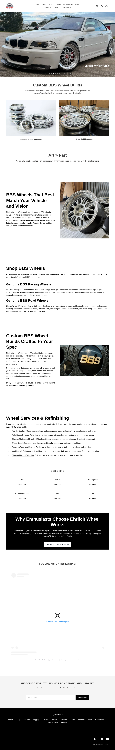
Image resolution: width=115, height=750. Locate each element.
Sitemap (64, 722)
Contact (54, 720)
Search (10, 720)
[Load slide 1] (50, 73)
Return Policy (53, 722)
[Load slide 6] (60, 73)
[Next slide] (64, 73)
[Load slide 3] (54, 73)
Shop (18, 720)
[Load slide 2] (52, 73)
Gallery (45, 720)
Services (27, 720)
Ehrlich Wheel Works (40, 660)
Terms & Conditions (78, 720)
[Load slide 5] (58, 73)
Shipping (36, 720)
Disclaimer (63, 720)
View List (22, 484)
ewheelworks (54, 660)
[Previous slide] (45, 73)
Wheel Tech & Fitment (96, 720)
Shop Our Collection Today (57, 544)
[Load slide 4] (56, 73)
